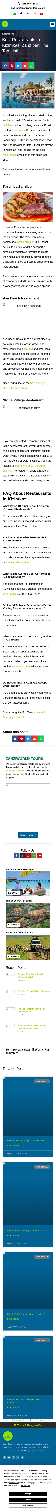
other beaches (11, 593)
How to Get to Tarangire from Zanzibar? (26, 1314)
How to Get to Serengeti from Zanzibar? (26, 1140)
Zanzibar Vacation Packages (20, 869)
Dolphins (8, 125)
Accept (28, 1494)
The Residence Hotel (18, 562)
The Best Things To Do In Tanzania (34, 991)
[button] (52, 24)
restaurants (9, 154)
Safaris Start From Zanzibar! (20, 932)
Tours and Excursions (16, 770)
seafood (28, 349)
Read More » (22, 980)
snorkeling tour (22, 666)
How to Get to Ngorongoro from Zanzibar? (27, 1230)
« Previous (15, 1420)
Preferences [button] (25, 1486)
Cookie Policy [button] (14, 1483)
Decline (28, 1500)
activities (20, 130)
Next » (42, 1420)
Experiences (8, 33)
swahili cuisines (25, 242)
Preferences (28, 1506)
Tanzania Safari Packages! (19, 901)
